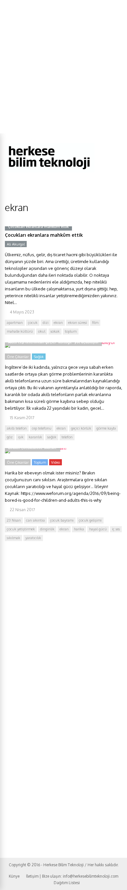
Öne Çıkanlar (18, 356)
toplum (71, 331)
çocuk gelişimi (90, 520)
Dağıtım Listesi (67, 882)
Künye (14, 876)
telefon (67, 437)
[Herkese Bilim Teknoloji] (49, 170)
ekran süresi (77, 322)
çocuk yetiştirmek (21, 529)
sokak (55, 331)
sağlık (51, 437)
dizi (46, 322)
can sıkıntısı (35, 520)
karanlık (35, 437)
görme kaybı (106, 428)
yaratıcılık (33, 538)
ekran (58, 322)
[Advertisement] (63, 66)
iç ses (116, 529)
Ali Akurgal (16, 244)
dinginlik (47, 529)
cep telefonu (41, 428)
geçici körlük (81, 428)
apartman (15, 322)
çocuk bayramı (62, 520)
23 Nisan (14, 520)
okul (41, 331)
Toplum (40, 462)
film (95, 322)
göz (10, 437)
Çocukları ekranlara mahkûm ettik (44, 235)
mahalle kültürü (20, 331)
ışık (20, 437)
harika (79, 529)
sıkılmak (13, 538)
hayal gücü (98, 529)
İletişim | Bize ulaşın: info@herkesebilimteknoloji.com (72, 876)
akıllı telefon (17, 428)
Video (55, 462)
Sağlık (39, 356)
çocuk (32, 322)
